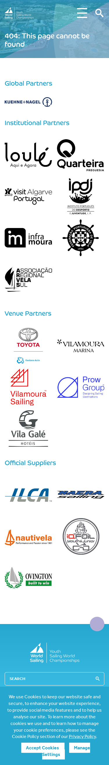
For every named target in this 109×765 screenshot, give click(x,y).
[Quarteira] (81, 155)
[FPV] (81, 237)
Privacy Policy (82, 736)
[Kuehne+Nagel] (28, 102)
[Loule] (28, 155)
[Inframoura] (28, 237)
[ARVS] (28, 279)
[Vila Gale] (28, 428)
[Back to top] (97, 624)
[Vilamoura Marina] (81, 346)
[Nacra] (81, 495)
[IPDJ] (81, 196)
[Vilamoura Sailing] (28, 387)
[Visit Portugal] (28, 196)
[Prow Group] (81, 387)
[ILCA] (28, 495)
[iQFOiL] (81, 536)
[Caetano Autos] (28, 346)
